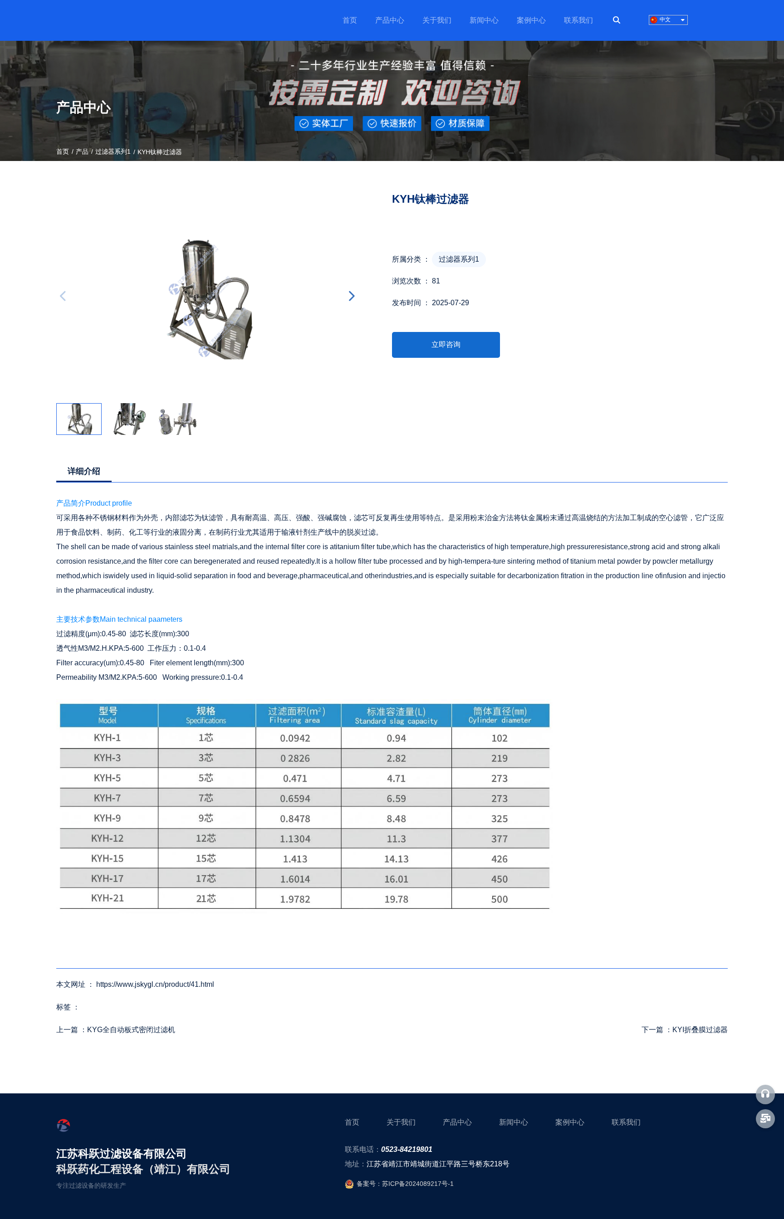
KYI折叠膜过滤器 (700, 1030)
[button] (351, 296)
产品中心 (389, 20)
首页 (350, 20)
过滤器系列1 (113, 151)
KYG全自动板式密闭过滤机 (131, 1030)
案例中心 (531, 20)
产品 (82, 151)
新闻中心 (484, 20)
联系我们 (578, 20)
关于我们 (436, 20)
